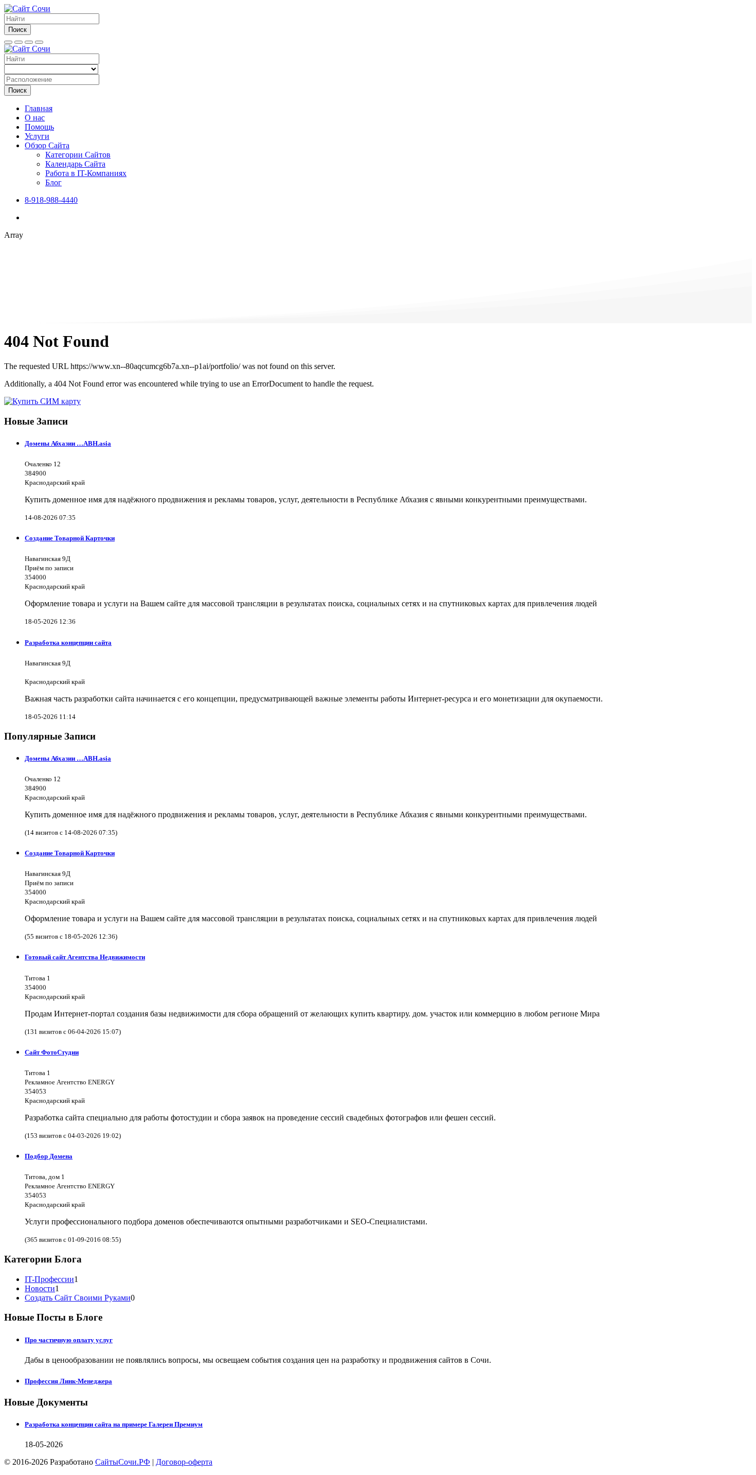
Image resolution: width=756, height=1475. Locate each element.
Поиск (17, 29)
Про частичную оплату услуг (69, 1340)
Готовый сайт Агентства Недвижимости (85, 957)
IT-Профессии (49, 1279)
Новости (40, 1288)
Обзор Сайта (47, 145)
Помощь (39, 126)
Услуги (37, 136)
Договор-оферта (184, 1462)
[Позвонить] (29, 42)
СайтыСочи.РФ (122, 1462)
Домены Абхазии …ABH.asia (68, 443)
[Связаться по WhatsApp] (39, 42)
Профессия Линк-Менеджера (68, 1381)
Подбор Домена (49, 1156)
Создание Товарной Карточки (70, 538)
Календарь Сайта (75, 164)
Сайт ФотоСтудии (52, 1052)
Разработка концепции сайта (68, 642)
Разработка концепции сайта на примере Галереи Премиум (114, 1424)
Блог (53, 182)
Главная (38, 108)
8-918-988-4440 (51, 200)
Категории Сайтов (78, 154)
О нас (35, 117)
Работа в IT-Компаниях (86, 173)
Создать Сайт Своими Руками (78, 1297)
